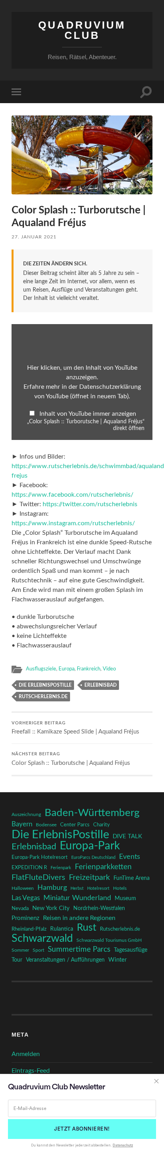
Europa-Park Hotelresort (40, 857)
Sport (38, 950)
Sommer (20, 950)
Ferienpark (61, 868)
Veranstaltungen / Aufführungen (65, 960)
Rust (86, 928)
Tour (17, 960)
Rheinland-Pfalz (29, 929)
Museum (125, 898)
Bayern (22, 824)
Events (129, 856)
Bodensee (46, 825)
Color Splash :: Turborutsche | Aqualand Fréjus (71, 759)
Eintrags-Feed (31, 1071)
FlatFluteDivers (38, 877)
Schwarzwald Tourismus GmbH (109, 940)
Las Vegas (26, 898)
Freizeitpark (89, 877)
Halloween (23, 888)
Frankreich (88, 668)
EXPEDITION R (29, 867)
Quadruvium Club (82, 30)
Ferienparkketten (103, 867)
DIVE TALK (127, 836)
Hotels (120, 888)
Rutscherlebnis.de (43, 696)
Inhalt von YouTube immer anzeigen (87, 414)
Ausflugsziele (41, 668)
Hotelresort (98, 888)
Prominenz (25, 918)
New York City (51, 908)
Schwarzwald (42, 938)
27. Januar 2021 (34, 236)
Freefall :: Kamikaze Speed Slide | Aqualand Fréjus (75, 728)
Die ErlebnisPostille (45, 685)
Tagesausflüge (130, 950)
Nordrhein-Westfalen (99, 908)
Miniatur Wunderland (77, 898)
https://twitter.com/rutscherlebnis (90, 504)
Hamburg (52, 887)
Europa (66, 668)
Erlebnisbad (100, 685)
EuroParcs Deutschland (93, 857)
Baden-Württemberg (92, 813)
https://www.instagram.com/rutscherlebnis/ (73, 523)
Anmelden (26, 1054)
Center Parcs (75, 825)
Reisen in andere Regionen (79, 918)
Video (109, 668)
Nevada (20, 908)
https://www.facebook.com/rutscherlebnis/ (72, 495)
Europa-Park (90, 846)
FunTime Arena (131, 878)
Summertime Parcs (79, 949)
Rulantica (61, 929)
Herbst (77, 888)
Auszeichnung (26, 814)
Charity (101, 825)
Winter (117, 960)
